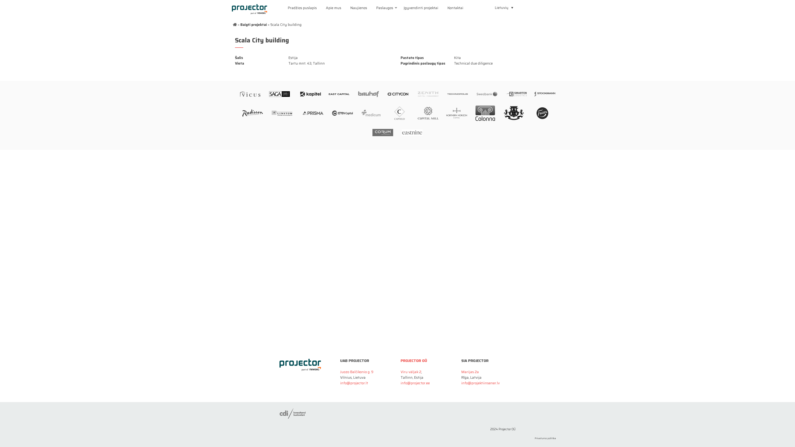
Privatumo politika (545, 438)
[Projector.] (235, 24)
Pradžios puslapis (302, 8)
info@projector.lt (354, 383)
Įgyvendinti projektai (421, 8)
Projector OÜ (414, 361)
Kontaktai (455, 8)
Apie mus (333, 8)
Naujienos (358, 8)
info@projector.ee (415, 383)
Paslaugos (384, 8)
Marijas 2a (470, 372)
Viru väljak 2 (411, 372)
